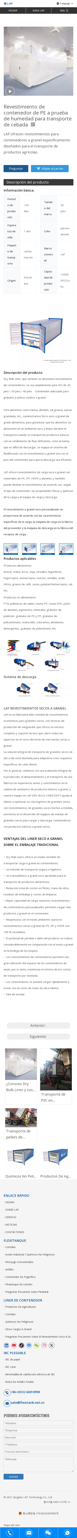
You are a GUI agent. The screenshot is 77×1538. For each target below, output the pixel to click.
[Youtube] (14, 1345)
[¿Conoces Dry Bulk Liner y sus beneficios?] (21, 1064)
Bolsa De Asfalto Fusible (19, 1381)
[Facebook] (29, 1345)
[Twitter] (51, 1345)
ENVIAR (13, 1476)
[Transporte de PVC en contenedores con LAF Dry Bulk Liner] (56, 1069)
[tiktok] (21, 1345)
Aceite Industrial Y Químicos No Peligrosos (30, 1254)
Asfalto (9, 1269)
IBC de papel (12, 1359)
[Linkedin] (6, 1345)
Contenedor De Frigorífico (20, 1277)
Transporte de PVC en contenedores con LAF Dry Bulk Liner (55, 1097)
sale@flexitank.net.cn (27, 1402)
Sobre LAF (39, 10)
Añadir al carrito (52, 169)
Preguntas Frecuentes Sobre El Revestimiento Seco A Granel (39, 1336)
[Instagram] (44, 1345)
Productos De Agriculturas (56, 1176)
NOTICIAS (11, 1224)
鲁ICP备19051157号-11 (57, 1502)
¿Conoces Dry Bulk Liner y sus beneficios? (19, 1087)
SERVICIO (10, 1217)
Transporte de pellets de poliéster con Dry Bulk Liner (20, 1134)
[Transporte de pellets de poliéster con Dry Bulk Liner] (21, 1117)
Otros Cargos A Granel (18, 1329)
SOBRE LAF (12, 1209)
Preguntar (16, 169)
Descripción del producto (27, 182)
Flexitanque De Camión (18, 1284)
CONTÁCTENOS (14, 1232)
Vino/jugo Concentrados (19, 1262)
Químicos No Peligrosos (21, 1176)
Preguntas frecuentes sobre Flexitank (27, 1291)
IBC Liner (10, 1367)
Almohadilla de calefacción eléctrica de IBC (30, 1374)
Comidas (10, 1247)
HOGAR (12, 10)
